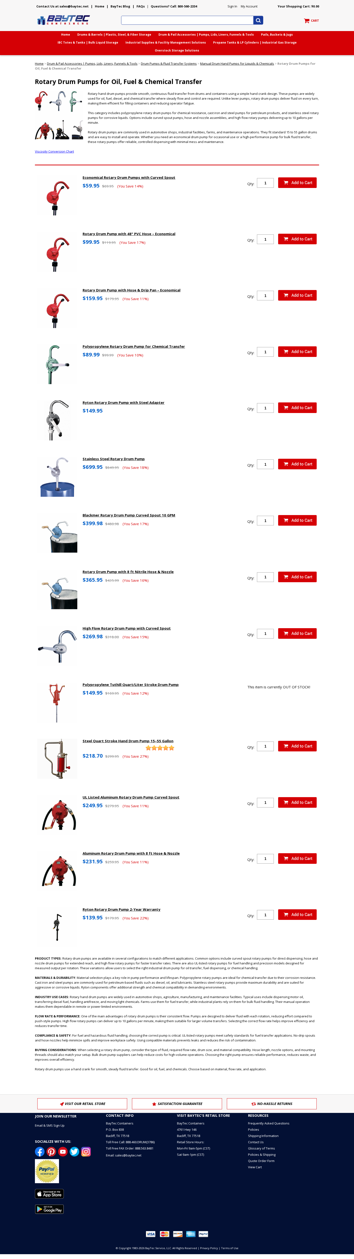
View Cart (255, 1167)
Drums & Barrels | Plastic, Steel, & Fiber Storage (114, 34)
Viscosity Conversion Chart (54, 151)
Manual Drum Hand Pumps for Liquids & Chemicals (237, 63)
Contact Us (256, 1142)
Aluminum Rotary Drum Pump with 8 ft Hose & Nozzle (131, 853)
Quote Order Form (261, 1161)
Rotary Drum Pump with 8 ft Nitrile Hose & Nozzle (128, 571)
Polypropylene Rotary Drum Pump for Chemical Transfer (134, 346)
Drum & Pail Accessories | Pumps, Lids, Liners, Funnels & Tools (206, 34)
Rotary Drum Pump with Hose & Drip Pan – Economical (131, 290)
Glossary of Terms (261, 1148)
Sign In (232, 6)
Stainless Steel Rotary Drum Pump (114, 458)
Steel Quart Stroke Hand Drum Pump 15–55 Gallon (128, 740)
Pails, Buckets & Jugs (277, 34)
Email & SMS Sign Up (50, 1125)
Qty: (250, 183)
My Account (249, 6)
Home (99, 6)
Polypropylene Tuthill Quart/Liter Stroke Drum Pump (131, 684)
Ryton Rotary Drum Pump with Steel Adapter (123, 402)
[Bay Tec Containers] (64, 26)
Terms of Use (229, 1248)
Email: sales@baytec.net (123, 1155)
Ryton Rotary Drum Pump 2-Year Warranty (121, 909)
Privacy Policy (209, 1248)
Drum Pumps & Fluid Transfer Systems (169, 63)
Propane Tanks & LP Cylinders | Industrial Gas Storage (255, 42)
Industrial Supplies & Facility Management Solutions (165, 42)
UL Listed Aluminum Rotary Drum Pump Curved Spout (131, 797)
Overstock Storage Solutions (177, 50)
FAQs (141, 6)
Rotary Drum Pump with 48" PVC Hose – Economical (129, 233)
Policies (253, 1129)
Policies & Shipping (261, 1154)
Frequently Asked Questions (268, 1123)
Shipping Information (263, 1136)
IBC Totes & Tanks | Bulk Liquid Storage (88, 42)
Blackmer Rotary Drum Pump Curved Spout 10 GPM (129, 515)
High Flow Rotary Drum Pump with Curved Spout (127, 628)
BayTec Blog (120, 6)
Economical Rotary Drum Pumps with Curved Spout (129, 177)
